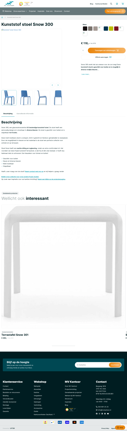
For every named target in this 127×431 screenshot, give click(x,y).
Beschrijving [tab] (7, 113)
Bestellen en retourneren (11, 392)
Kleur (85, 24)
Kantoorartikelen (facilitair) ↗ (44, 414)
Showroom (58, 11)
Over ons (49, 11)
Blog (91, 4)
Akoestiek (37, 389)
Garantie (6, 411)
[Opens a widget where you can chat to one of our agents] (120, 427)
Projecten (32, 11)
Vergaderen (38, 395)
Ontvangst (37, 399)
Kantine (36, 392)
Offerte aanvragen (101, 57)
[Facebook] (97, 414)
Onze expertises (19, 11)
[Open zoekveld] (111, 3)
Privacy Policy (105, 428)
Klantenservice (8, 389)
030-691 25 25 (102, 407)
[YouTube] (108, 414)
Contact (67, 11)
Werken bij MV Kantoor (73, 395)
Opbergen (37, 402)
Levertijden (7, 408)
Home (4, 17)
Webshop (8, 11)
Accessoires (38, 408)
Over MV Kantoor (71, 386)
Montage (6, 405)
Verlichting (37, 405)
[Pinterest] (105, 414)
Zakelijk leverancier (9, 402)
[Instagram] (100, 414)
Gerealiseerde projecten (73, 392)
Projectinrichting (70, 389)
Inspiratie (41, 11)
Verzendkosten (8, 399)
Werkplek (37, 386)
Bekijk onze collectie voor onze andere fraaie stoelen (20, 177)
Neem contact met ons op (34, 171)
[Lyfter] (12, 428)
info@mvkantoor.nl (104, 410)
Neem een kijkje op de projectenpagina (51, 179)
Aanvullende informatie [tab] (25, 113)
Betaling (5, 395)
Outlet (36, 411)
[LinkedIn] (103, 414)
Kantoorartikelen (101, 4)
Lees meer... (86, 74)
